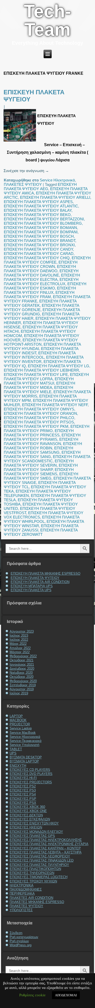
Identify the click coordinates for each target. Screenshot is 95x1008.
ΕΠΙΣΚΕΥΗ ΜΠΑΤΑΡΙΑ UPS (32, 586)
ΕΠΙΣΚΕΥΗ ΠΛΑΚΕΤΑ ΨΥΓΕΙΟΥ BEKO (37, 214)
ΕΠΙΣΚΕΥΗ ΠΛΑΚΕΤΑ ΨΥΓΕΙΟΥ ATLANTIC (41, 206)
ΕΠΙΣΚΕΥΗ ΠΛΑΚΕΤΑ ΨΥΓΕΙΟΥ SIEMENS (39, 471)
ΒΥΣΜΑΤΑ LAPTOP (24, 761)
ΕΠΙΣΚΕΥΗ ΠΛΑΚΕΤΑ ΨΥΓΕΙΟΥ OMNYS (39, 409)
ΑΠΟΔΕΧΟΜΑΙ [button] (66, 995)
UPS (13, 753)
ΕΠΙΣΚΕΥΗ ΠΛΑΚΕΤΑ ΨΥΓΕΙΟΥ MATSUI (39, 381)
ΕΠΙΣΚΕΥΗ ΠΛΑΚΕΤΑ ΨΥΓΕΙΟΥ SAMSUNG (38, 450)
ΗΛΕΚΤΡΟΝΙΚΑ (21, 885)
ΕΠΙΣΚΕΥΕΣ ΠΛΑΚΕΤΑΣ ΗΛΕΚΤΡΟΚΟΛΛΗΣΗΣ (46, 840)
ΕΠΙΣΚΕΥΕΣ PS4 (23, 794)
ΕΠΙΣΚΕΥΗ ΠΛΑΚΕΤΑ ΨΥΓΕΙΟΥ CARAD (38, 253)
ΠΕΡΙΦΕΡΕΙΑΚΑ (22, 893)
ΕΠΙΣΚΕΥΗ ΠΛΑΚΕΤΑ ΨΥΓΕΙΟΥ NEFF (55, 405)
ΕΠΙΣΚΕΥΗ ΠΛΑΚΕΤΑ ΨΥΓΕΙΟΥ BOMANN (40, 227)
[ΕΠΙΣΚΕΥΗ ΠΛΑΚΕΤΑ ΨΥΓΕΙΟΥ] (20, 141)
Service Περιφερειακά (26, 741)
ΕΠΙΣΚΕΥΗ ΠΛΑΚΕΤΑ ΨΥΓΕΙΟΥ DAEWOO (40, 268)
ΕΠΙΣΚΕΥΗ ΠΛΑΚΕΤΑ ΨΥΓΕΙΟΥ (35, 578)
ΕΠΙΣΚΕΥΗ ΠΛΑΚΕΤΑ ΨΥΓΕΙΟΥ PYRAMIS (42, 437)
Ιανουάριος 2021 (22, 664)
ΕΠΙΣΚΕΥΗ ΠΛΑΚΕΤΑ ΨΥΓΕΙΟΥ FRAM (39, 294)
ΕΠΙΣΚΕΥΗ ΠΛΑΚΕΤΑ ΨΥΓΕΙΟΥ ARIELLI (55, 197)
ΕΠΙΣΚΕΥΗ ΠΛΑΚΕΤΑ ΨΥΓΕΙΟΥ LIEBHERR (41, 370)
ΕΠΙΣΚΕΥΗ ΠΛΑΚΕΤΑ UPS (31, 590)
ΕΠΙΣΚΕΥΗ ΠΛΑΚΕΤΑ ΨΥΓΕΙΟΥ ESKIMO (45, 286)
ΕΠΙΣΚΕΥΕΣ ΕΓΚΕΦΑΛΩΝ (30, 819)
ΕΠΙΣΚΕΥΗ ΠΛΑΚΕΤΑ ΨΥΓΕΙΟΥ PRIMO (46, 428)
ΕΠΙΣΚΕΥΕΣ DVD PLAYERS (31, 774)
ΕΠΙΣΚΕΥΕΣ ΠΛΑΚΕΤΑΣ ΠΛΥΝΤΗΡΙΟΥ (39, 865)
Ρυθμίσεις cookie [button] (32, 995)
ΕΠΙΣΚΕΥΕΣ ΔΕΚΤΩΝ (26, 815)
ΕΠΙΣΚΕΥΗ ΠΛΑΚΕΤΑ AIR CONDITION (40, 582)
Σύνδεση (16, 933)
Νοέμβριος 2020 (21, 673)
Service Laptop (21, 728)
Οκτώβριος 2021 (21, 660)
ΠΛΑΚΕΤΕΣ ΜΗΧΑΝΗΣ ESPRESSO (37, 902)
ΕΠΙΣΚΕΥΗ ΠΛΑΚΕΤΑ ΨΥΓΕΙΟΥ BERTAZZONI (44, 219)
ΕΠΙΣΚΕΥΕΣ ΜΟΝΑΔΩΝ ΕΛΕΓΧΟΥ (36, 832)
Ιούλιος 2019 (19, 693)
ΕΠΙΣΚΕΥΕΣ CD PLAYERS (30, 770)
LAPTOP (16, 716)
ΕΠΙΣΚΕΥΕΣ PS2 (23, 786)
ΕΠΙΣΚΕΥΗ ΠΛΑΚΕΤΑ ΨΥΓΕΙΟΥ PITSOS (39, 422)
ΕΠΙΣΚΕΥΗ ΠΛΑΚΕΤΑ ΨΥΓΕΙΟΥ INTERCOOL (39, 355)
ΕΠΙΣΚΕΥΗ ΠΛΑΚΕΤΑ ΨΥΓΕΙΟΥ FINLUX (40, 290)
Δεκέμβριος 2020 (22, 668)
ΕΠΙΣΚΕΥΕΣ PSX (23, 803)
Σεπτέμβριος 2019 (23, 685)
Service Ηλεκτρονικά (57, 180)
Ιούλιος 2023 (19, 635)
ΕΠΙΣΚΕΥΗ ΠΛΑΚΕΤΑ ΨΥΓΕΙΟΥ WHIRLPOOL (41, 519)
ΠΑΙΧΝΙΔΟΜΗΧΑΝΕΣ (26, 889)
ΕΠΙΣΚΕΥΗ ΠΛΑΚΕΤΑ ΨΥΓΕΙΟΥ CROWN (41, 264)
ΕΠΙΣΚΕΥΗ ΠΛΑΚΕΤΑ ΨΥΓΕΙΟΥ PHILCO (39, 418)
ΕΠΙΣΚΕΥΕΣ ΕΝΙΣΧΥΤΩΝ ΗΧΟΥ (34, 823)
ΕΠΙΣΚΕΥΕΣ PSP (23, 799)
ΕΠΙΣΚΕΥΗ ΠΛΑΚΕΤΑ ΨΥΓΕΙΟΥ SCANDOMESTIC (47, 458)
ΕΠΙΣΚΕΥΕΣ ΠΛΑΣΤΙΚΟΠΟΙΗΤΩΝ (35, 869)
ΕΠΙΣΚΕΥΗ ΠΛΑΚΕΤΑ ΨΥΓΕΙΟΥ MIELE (38, 389)
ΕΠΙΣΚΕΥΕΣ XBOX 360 (27, 807)
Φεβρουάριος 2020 (23, 681)
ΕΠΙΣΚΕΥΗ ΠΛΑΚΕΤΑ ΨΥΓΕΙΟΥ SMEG (41, 476)
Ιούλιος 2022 (19, 640)
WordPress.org (20, 945)
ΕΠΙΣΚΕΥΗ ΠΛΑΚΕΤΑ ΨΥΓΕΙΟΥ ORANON (40, 413)
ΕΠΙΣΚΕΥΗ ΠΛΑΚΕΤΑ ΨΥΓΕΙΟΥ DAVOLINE (41, 273)
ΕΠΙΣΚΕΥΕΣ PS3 (23, 790)
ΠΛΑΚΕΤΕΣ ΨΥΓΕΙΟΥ (23, 184)
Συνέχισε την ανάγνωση (26, 171)
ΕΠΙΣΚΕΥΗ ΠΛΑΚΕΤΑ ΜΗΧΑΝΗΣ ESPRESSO (45, 573)
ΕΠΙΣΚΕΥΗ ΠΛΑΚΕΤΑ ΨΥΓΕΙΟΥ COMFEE (47, 260)
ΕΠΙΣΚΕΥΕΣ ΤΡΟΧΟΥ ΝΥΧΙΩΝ (33, 881)
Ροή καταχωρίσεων (24, 937)
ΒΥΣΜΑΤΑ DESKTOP (26, 757)
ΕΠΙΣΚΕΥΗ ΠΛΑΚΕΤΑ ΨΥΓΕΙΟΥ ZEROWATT (41, 532)
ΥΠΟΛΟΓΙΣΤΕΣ (21, 910)
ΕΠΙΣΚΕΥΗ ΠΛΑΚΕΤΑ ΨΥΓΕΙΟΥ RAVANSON (41, 441)
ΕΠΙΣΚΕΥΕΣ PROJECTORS (31, 782)
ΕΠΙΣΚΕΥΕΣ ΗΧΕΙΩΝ (26, 827)
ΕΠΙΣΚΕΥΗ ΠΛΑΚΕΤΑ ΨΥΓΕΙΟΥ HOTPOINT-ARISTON (41, 342)
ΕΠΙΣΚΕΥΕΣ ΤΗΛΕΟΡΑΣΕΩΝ (32, 873)
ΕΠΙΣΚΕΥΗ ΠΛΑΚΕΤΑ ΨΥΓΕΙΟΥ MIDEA (39, 385)
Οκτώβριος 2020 (21, 677)
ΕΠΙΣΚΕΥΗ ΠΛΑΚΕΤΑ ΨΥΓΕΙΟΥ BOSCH (39, 236)
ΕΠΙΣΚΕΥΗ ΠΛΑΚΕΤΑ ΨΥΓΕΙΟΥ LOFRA (46, 376)
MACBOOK (18, 720)
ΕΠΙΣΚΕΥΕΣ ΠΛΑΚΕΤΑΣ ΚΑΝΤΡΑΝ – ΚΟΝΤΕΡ (45, 848)
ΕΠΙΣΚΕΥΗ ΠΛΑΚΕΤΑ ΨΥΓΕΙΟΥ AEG (40, 186)
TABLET (16, 749)
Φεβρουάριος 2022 (23, 656)
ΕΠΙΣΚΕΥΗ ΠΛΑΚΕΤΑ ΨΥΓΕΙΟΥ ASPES (38, 202)
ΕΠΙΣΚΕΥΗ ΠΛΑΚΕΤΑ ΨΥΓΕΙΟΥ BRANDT (39, 240)
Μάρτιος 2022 (20, 652)
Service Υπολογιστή (24, 745)
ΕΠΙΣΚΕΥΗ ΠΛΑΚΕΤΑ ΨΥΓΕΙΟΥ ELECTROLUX (41, 281)
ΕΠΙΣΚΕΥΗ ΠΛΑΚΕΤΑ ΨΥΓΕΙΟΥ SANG (42, 454)
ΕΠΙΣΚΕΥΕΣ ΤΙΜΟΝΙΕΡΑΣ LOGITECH (38, 877)
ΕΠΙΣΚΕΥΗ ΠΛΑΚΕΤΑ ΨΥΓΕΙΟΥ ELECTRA (42, 277)
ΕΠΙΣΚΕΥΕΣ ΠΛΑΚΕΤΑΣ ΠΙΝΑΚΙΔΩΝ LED (41, 860)
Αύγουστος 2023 (22, 631)
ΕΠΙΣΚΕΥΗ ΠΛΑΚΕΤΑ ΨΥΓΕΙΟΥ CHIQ (37, 258)
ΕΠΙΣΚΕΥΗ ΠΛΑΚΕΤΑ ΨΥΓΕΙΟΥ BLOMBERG (43, 223)
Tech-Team (47, 20)
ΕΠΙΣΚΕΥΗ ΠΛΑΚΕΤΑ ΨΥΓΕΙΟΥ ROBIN (43, 445)
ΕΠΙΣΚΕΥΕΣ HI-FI (23, 778)
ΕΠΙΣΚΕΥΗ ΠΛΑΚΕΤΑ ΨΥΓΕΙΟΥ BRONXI (39, 245)
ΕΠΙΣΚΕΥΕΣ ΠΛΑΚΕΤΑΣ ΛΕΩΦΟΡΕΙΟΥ (40, 856)
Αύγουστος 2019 (22, 689)
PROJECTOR (20, 724)
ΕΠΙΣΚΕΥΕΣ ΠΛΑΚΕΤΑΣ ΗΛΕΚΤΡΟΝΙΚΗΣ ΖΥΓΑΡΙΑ (49, 844)
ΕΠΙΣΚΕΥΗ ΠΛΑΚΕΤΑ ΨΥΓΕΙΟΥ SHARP (41, 467)
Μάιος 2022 (18, 644)
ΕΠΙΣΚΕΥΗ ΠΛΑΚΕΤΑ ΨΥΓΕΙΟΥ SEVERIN (39, 463)
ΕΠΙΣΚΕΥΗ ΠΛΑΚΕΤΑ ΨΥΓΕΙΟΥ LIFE (36, 374)
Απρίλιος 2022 (20, 648)
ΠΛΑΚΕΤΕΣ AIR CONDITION (31, 898)
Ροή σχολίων (19, 941)
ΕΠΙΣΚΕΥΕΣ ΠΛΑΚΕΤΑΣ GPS (32, 836)
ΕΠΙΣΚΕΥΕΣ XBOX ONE (28, 811)
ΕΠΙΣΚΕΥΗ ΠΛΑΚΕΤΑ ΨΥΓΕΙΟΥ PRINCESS (39, 433)
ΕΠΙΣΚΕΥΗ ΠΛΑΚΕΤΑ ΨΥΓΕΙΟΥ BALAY (37, 210)
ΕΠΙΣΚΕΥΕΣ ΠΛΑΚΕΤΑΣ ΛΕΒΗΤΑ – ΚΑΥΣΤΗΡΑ (46, 852)
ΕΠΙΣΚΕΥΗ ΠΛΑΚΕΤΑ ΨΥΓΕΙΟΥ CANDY (38, 249)
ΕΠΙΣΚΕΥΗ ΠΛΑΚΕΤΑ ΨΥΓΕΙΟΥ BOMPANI (41, 232)
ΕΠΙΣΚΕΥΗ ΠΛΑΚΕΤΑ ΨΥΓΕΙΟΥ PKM (36, 426)
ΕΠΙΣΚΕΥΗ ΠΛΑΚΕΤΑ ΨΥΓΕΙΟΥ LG (58, 366)
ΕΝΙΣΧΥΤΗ (18, 766)
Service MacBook (23, 733)
